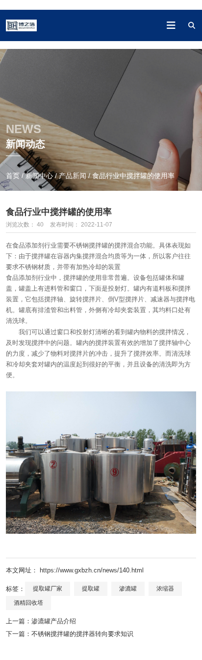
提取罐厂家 (47, 588)
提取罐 (91, 588)
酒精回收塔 (28, 602)
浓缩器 (165, 588)
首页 (14, 176)
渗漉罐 (128, 588)
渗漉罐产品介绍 (53, 621)
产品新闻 (72, 176)
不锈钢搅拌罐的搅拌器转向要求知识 (82, 633)
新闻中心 (39, 176)
